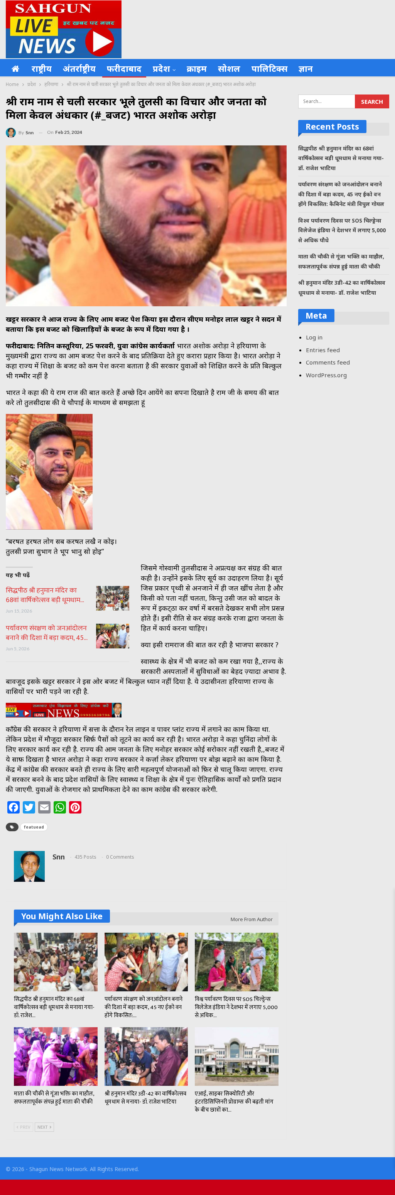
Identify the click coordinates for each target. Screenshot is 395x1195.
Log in (314, 337)
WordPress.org (326, 375)
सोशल (229, 68)
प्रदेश (161, 68)
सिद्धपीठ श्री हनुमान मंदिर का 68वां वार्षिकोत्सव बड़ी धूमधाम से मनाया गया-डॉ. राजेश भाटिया (341, 158)
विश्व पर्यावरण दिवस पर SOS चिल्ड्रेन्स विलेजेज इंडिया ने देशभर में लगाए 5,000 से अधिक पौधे (342, 230)
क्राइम (197, 68)
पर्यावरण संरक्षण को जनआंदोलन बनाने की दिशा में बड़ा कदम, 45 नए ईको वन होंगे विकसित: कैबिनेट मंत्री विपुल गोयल (341, 194)
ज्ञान (306, 68)
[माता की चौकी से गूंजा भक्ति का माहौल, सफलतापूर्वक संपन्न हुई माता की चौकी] (56, 1056)
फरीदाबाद (124, 68)
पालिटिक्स (269, 68)
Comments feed (328, 362)
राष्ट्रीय (42, 68)
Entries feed (323, 350)
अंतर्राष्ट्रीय (79, 68)
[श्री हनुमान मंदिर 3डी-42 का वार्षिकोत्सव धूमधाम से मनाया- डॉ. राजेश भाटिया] (146, 1056)
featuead (34, 827)
